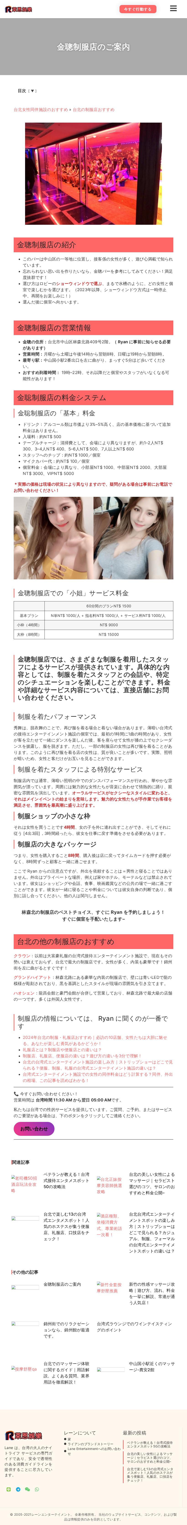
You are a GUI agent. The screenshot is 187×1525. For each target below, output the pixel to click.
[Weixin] (27, 1489)
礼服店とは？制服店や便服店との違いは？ (62, 1049)
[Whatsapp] (37, 1489)
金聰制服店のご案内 (62, 1284)
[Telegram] (18, 1489)
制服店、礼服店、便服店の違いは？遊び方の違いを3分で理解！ (82, 1055)
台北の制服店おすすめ (93, 109)
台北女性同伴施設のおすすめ (41, 109)
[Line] (9, 1489)
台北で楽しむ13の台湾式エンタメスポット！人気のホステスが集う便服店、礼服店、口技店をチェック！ (66, 1226)
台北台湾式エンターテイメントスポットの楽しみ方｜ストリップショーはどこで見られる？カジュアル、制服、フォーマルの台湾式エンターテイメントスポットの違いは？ (152, 1232)
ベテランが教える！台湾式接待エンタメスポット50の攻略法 (66, 1180)
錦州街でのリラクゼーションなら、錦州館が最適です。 (66, 1329)
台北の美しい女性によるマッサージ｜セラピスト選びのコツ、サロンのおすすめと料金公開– (150, 1457)
